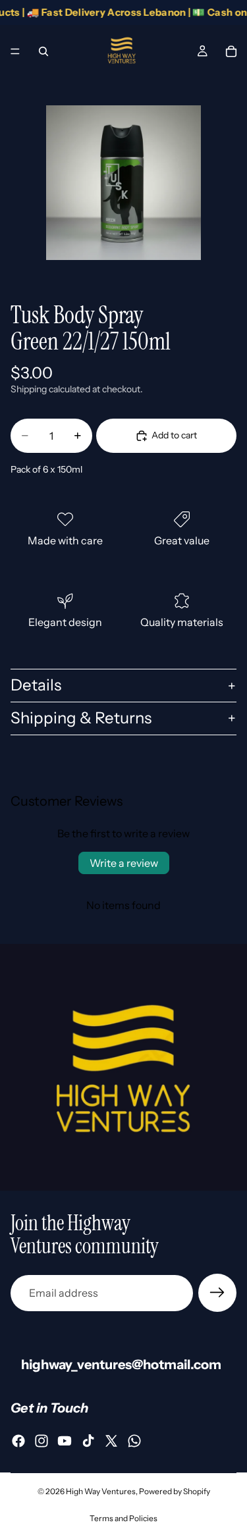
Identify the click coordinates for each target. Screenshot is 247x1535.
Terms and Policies (123, 1518)
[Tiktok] (88, 1441)
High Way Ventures (101, 1491)
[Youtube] (64, 1441)
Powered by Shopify (174, 1491)
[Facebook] (18, 1441)
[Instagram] (41, 1441)
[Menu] (15, 51)
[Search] (43, 51)
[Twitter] (111, 1441)
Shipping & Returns (81, 717)
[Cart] (231, 51)
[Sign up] (217, 1293)
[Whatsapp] (134, 1441)
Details (36, 684)
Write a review (124, 863)
